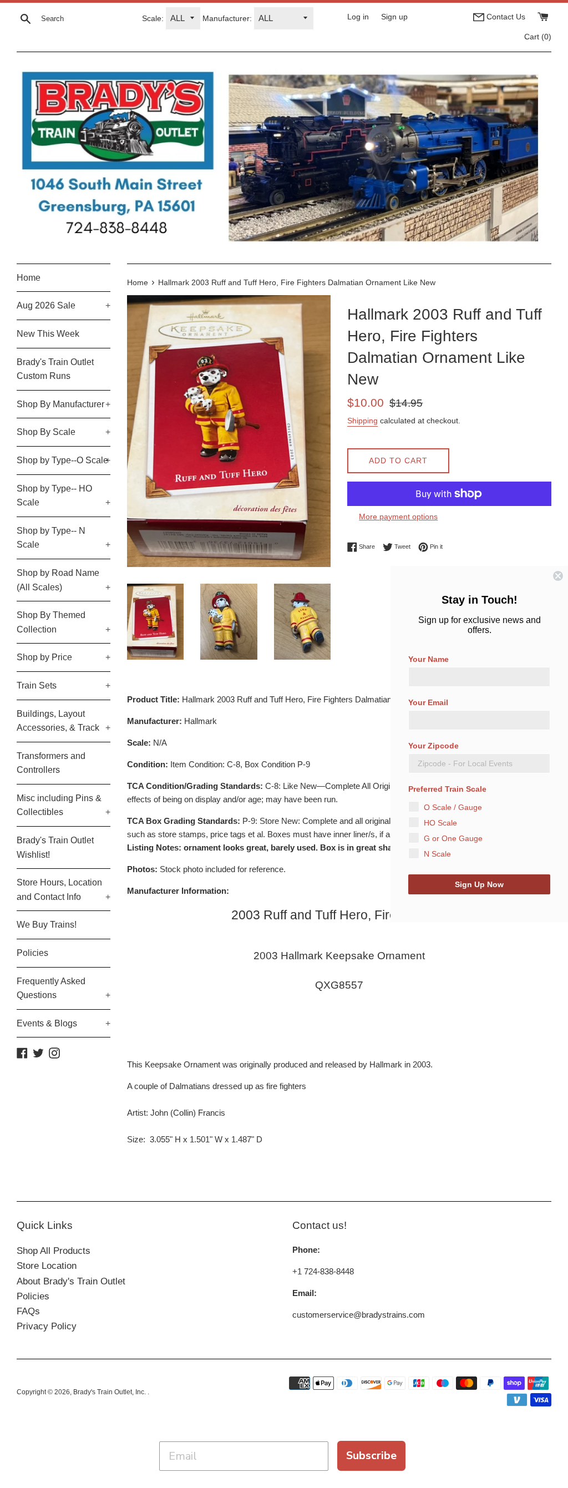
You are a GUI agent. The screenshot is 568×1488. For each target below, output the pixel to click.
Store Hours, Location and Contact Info (63, 890)
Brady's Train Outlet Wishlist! (55, 847)
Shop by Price (63, 657)
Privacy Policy (47, 1326)
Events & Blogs (63, 1023)
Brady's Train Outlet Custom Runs (55, 369)
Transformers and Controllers (51, 763)
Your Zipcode (433, 745)
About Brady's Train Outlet (71, 1281)
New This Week (48, 333)
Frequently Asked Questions (63, 988)
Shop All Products (53, 1251)
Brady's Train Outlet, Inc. (110, 1392)
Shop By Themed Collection (63, 622)
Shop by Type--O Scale (63, 460)
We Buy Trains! (47, 924)
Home (28, 277)
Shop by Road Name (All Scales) (63, 580)
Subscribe (371, 1455)
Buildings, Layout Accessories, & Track (63, 721)
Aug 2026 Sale (63, 305)
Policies (32, 953)
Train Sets (63, 685)
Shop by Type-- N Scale (63, 538)
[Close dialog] (558, 575)
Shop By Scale (63, 432)
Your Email (428, 702)
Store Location (47, 1266)
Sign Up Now (479, 884)
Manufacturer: (227, 18)
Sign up (394, 17)
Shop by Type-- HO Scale (63, 496)
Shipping (362, 420)
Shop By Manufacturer (63, 404)
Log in (358, 17)
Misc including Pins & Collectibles (63, 805)
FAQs (28, 1311)
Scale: (153, 18)
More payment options (398, 516)
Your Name (428, 659)
